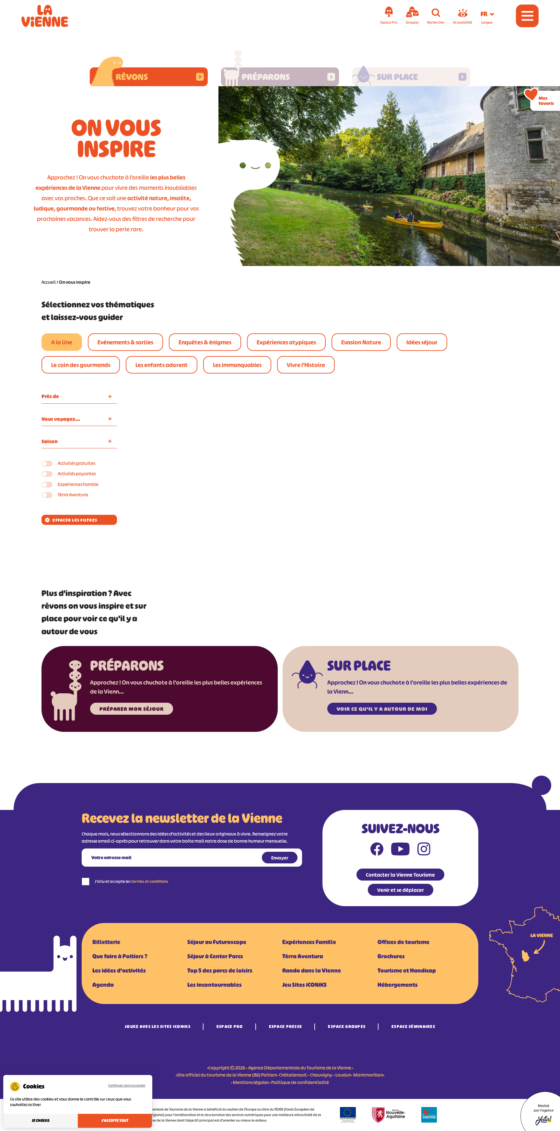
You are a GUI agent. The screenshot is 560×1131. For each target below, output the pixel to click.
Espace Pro (229, 1026)
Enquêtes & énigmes (205, 342)
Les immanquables (237, 365)
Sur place (397, 77)
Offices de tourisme (403, 942)
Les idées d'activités (119, 971)
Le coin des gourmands (80, 365)
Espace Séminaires (413, 1026)
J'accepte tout (114, 1120)
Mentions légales (251, 1082)
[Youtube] (400, 850)
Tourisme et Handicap (407, 971)
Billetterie (106, 942)
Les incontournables (214, 985)
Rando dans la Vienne (311, 971)
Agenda (103, 985)
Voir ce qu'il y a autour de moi (382, 708)
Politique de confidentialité (300, 1082)
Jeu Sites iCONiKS (304, 985)
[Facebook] (376, 850)
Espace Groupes (347, 1026)
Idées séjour (422, 342)
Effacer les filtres (74, 520)
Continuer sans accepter (127, 1085)
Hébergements (398, 985)
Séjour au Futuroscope (216, 942)
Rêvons (132, 77)
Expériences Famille (78, 484)
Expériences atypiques (286, 342)
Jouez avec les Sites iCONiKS (158, 1026)
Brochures (391, 956)
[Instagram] (423, 850)
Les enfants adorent (161, 365)
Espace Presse (285, 1026)
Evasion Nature (361, 342)
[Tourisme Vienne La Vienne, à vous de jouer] (53, 16)
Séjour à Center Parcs (215, 956)
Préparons (266, 77)
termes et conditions (149, 881)
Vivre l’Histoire (306, 365)
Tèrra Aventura (73, 494)
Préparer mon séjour (131, 708)
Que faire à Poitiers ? (119, 956)
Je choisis (41, 1120)
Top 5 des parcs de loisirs (219, 971)
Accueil (48, 282)
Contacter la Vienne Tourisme (400, 874)
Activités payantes (77, 473)
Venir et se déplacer (400, 890)
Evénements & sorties (125, 342)
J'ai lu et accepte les (131, 881)
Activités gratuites (76, 463)
